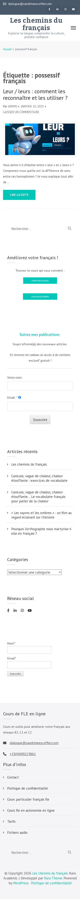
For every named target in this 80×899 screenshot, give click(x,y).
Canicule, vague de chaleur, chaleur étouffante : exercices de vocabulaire (39, 478)
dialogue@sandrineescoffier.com (30, 4)
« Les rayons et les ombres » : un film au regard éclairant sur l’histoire (41, 515)
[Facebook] (49, 9)
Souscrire (40, 419)
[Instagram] (65, 9)
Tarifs (11, 821)
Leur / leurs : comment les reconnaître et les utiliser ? (35, 94)
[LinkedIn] (57, 9)
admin (12, 106)
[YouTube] (73, 9)
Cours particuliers (40, 280)
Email (11, 397)
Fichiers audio (17, 832)
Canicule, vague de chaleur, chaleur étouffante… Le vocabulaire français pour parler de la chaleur (38, 496)
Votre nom (14, 377)
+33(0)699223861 (23, 754)
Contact (13, 777)
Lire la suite (19, 195)
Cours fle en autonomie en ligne (31, 810)
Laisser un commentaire (21, 112)
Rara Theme (53, 878)
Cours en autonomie (40, 296)
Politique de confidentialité (27, 788)
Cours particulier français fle (28, 799)
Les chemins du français (36, 24)
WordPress (21, 883)
